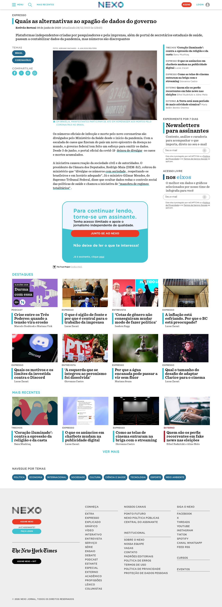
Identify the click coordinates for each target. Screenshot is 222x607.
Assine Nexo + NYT (26, 561)
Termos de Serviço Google (195, 159)
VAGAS (128, 548)
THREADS (183, 522)
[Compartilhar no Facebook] (14, 73)
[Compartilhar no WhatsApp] (34, 73)
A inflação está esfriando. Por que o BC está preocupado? (186, 318)
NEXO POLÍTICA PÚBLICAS (141, 518)
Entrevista (119, 310)
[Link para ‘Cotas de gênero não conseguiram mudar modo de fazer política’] (135, 293)
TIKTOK (182, 534)
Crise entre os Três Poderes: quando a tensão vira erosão (31, 318)
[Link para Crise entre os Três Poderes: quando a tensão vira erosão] (35, 293)
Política (19, 477)
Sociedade (78, 477)
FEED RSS (183, 547)
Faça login (27, 531)
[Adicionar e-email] (204, 150)
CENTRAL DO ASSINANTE (141, 522)
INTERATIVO (93, 534)
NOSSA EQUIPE (134, 544)
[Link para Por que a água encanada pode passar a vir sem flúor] (135, 348)
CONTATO (130, 552)
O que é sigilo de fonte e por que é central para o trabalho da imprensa (86, 318)
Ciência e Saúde (115, 477)
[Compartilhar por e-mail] (27, 73)
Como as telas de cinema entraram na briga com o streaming (187, 78)
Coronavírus (23, 60)
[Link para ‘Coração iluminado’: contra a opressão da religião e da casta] (35, 411)
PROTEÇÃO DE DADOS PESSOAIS (146, 573)
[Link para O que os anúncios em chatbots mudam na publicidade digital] (85, 411)
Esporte (156, 477)
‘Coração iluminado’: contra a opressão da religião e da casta (187, 51)
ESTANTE (91, 563)
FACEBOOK (184, 513)
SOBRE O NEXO (134, 539)
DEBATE (90, 555)
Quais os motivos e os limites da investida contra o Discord (33, 373)
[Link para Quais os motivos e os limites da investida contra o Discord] (35, 348)
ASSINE (186, 4)
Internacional (56, 477)
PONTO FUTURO (135, 513)
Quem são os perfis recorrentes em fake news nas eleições (185, 91)
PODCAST (91, 559)
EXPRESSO (92, 518)
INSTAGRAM (185, 530)
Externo (171, 88)
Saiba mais (76, 267)
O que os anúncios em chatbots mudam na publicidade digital (186, 64)
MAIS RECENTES (45, 4)
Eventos (183, 569)
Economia (35, 477)
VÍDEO (89, 530)
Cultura (95, 477)
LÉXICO (90, 584)
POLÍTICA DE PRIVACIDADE (142, 569)
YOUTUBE (183, 526)
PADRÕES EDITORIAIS (138, 556)
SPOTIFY (182, 538)
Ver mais (111, 452)
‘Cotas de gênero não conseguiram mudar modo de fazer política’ (136, 318)
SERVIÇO (91, 543)
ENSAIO (90, 551)
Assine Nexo (26, 522)
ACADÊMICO (93, 576)
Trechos (171, 48)
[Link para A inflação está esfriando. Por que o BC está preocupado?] (185, 293)
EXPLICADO (93, 522)
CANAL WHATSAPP (189, 543)
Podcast (17, 310)
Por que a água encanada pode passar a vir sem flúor (136, 373)
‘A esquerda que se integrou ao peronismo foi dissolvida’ (85, 373)
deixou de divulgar (129, 150)
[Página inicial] (111, 5)
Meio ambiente (175, 477)
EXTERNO (91, 572)
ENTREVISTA (93, 538)
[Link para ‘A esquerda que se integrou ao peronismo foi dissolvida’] (85, 348)
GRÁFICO (91, 526)
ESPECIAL (91, 568)
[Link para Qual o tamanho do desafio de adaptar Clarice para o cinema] (185, 348)
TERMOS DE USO (135, 564)
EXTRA (89, 513)
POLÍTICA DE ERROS (137, 560)
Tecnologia (138, 477)
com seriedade (115, 171)
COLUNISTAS (93, 588)
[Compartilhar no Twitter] (21, 73)
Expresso (171, 61)
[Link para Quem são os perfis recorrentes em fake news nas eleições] (187, 411)
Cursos (182, 557)
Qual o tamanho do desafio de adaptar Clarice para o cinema (185, 373)
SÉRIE (89, 547)
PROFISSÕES (93, 580)
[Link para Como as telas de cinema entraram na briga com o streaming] (136, 411)
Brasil (19, 53)
